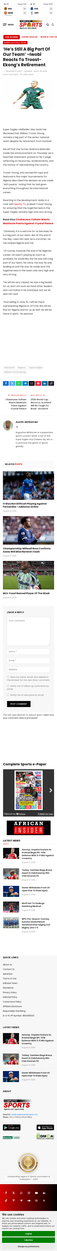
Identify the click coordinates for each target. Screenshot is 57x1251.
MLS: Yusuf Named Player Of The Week (26, 593)
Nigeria (21, 367)
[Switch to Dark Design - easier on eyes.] (52, 24)
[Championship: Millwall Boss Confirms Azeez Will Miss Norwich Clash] (28, 530)
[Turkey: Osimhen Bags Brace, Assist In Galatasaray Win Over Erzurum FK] (11, 873)
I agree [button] (28, 1233)
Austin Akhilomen (27, 422)
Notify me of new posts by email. (27, 695)
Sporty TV (20, 204)
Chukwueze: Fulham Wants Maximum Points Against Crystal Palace (15, 404)
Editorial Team (10, 983)
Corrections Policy (12, 1001)
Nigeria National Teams (15, 42)
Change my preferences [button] (28, 1246)
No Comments (11, 74)
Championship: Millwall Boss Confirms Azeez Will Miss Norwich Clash (27, 550)
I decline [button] (28, 1240)
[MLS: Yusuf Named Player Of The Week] (28, 575)
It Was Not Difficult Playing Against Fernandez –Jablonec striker (25, 505)
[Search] (48, 24)
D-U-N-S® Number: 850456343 (18, 1015)
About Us (7, 964)
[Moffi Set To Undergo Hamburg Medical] (11, 907)
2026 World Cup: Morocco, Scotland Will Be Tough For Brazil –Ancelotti (41, 404)
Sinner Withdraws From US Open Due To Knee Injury (36, 889)
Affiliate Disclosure (12, 1006)
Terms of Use (10, 978)
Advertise (7, 973)
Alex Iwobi (9, 367)
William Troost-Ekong (15, 372)
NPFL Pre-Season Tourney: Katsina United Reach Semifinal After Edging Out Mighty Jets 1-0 (36, 923)
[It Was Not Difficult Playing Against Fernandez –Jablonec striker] (28, 485)
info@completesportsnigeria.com (24, 1115)
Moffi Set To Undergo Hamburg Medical (33, 905)
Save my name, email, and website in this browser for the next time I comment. (28, 679)
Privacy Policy (10, 992)
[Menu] (8, 24)
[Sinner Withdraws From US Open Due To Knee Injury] (11, 891)
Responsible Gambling (14, 1011)
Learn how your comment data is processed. (28, 716)
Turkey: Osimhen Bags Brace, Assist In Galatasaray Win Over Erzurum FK (37, 873)
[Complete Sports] (31, 24)
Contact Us (8, 969)
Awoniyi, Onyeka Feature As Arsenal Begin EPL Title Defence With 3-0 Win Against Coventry (38, 854)
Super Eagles (30, 37)
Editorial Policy (10, 997)
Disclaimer (8, 987)
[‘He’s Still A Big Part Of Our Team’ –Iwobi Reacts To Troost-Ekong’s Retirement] (28, 108)
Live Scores (11, 37)
